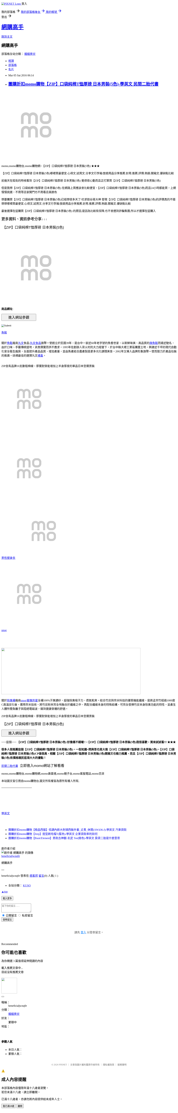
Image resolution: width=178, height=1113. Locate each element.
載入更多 (7, 898)
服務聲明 (122, 1064)
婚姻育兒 (29, 53)
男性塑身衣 (8, 557)
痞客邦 (34, 875)
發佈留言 (7, 919)
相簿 (11, 60)
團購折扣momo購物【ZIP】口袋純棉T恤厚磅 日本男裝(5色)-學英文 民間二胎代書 (83, 84)
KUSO (27, 885)
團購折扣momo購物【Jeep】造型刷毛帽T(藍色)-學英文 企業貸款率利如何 (53, 833)
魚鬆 (4, 332)
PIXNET (63, 1064)
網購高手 (12, 27)
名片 (11, 69)
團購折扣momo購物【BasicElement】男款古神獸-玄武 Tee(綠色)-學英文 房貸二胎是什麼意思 (64, 838)
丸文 (21, 343)
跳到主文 (7, 36)
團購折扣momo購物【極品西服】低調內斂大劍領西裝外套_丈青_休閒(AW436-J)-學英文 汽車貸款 (67, 829)
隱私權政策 (108, 1064)
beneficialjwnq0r (10, 856)
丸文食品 (35, 343)
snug (4, 630)
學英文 (5, 813)
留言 (41, 875)
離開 (20, 1106)
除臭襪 (11, 700)
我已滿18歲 (8, 1106)
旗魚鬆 (153, 343)
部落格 (12, 65)
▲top (4, 891)
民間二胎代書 (9, 765)
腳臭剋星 (32, 700)
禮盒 (40, 355)
